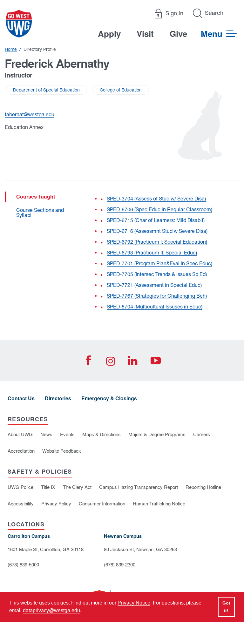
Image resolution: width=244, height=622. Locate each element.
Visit (145, 33)
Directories (58, 398)
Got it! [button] (226, 606)
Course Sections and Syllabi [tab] (40, 212)
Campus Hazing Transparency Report (138, 486)
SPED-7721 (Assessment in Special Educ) (154, 285)
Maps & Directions (101, 434)
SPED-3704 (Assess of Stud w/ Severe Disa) (156, 198)
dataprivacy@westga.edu (51, 610)
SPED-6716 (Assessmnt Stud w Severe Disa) (157, 231)
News (46, 434)
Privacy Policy (56, 503)
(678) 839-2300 (119, 564)
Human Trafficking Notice (159, 503)
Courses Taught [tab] (35, 196)
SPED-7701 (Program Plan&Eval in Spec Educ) (159, 263)
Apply (109, 33)
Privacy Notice (134, 602)
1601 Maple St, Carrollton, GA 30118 (46, 549)
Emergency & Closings (109, 398)
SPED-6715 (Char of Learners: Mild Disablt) (156, 220)
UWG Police (20, 486)
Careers (201, 434)
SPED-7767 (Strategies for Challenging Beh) (157, 296)
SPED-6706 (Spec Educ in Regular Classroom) (159, 209)
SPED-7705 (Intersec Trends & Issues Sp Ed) (157, 274)
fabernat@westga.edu (29, 114)
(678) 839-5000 (23, 564)
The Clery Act (77, 486)
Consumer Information (102, 503)
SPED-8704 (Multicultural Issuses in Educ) (154, 306)
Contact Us (21, 398)
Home (11, 49)
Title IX (48, 486)
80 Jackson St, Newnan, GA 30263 (140, 549)
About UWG (20, 434)
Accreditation (21, 450)
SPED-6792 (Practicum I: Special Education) (157, 242)
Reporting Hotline (203, 486)
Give (178, 33)
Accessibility (21, 503)
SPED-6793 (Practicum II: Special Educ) (152, 252)
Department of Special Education (46, 89)
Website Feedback (61, 450)
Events (67, 434)
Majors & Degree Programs (157, 434)
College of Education (121, 89)
